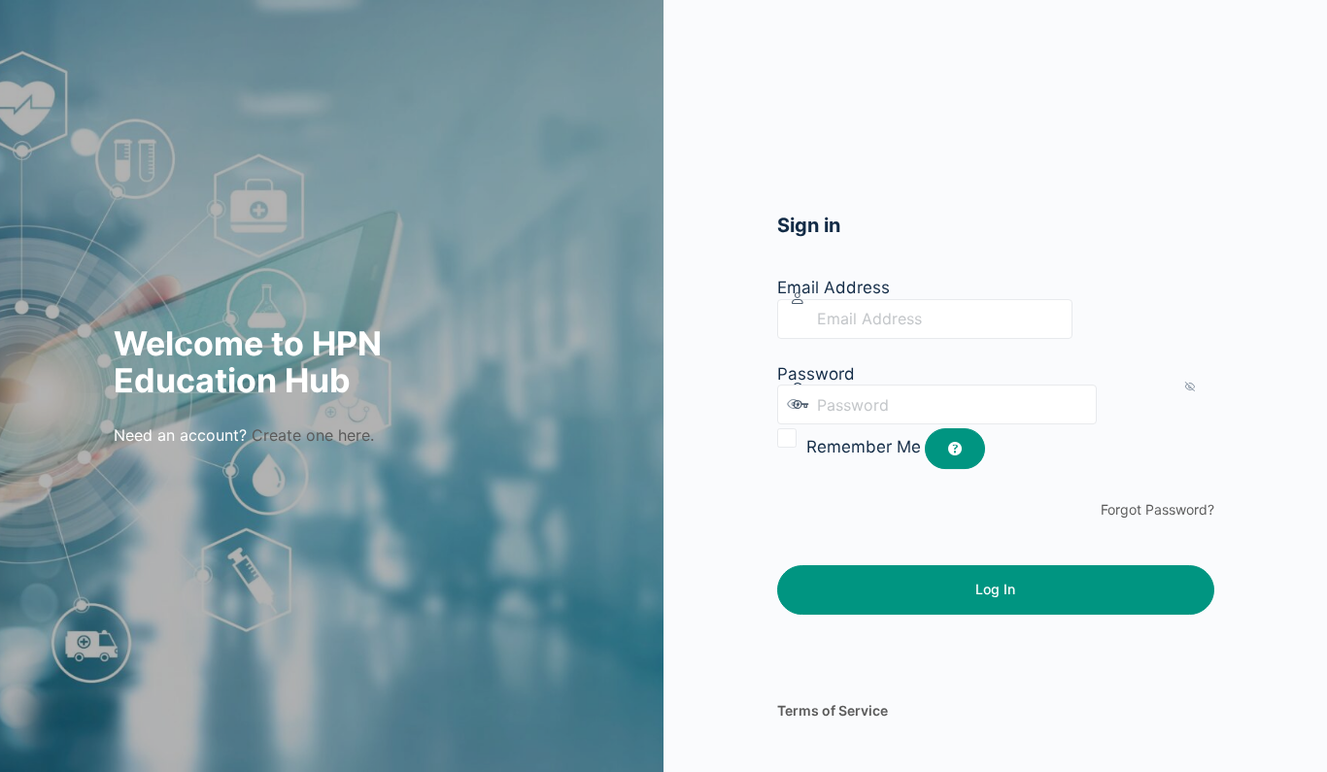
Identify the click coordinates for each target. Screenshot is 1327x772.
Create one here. (313, 435)
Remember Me (863, 446)
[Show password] (1116, 404)
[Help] (955, 448)
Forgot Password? (1157, 509)
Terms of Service (832, 710)
